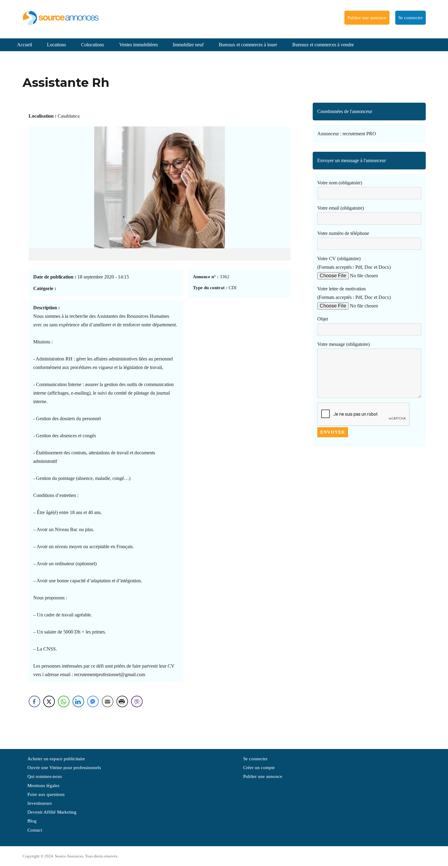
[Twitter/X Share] (49, 701)
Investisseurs (39, 803)
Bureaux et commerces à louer (248, 44)
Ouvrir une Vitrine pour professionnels (64, 767)
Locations (56, 44)
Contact (34, 830)
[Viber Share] (137, 701)
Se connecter (410, 17)
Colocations (92, 44)
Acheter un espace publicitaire (56, 758)
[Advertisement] (369, 501)
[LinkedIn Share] (78, 701)
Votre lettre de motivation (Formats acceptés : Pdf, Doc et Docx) (354, 293)
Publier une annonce (366, 17)
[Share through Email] (107, 701)
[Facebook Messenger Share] (93, 701)
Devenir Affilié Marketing (51, 812)
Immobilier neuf (188, 44)
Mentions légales (43, 785)
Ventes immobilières (138, 44)
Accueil (24, 44)
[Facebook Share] (34, 701)
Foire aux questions (46, 794)
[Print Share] (122, 701)
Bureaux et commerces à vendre (323, 44)
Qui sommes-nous (44, 776)
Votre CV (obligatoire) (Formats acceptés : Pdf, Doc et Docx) (354, 263)
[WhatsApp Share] (63, 701)
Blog (32, 820)
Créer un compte (259, 767)
